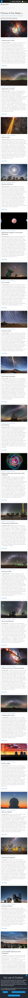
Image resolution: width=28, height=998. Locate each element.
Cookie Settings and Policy (14, 995)
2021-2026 (3, 18)
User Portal (18, 1)
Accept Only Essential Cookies (18, 992)
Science (13, 1)
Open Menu (5, 4)
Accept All (5, 992)
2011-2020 (9, 18)
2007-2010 (14, 18)
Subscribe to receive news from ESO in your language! (12, 15)
